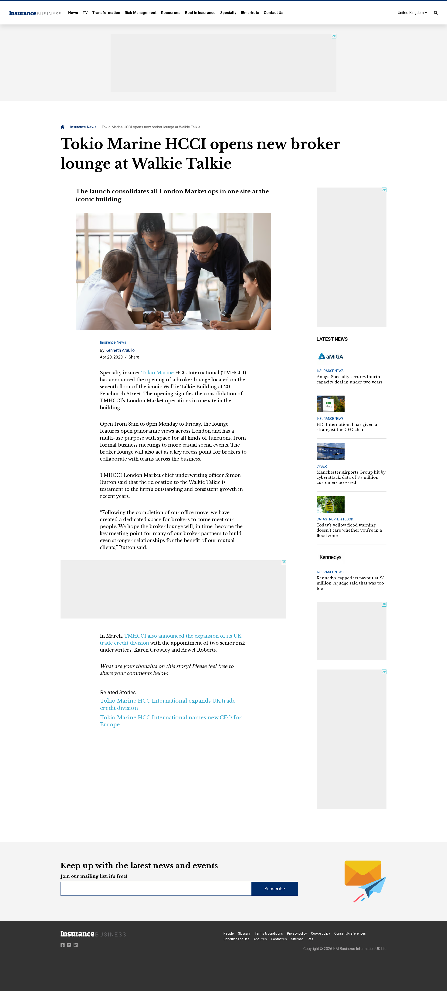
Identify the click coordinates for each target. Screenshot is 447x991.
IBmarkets (250, 12)
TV (85, 12)
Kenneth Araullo (120, 350)
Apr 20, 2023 (111, 357)
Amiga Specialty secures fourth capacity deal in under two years (350, 379)
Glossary (244, 933)
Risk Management (140, 12)
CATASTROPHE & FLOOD (335, 519)
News (73, 12)
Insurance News (83, 127)
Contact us (279, 939)
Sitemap (297, 939)
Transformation (106, 12)
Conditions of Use (236, 939)
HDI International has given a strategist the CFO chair (347, 427)
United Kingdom (411, 12)
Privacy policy (297, 933)
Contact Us (273, 12)
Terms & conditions (269, 933)
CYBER (322, 466)
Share (134, 357)
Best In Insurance (200, 12)
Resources (170, 12)
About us (260, 939)
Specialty (228, 12)
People (229, 933)
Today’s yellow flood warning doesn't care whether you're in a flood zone (349, 530)
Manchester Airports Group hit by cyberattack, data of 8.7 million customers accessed (351, 477)
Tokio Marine (157, 373)
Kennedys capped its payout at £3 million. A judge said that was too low (351, 583)
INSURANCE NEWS (330, 371)
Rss (310, 939)
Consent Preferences (350, 933)
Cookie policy (320, 933)
